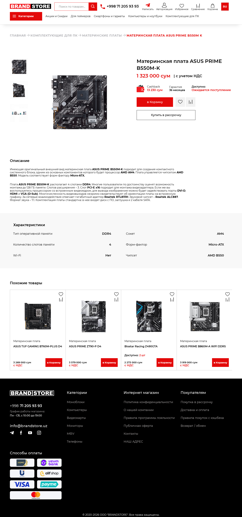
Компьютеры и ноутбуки (145, 16)
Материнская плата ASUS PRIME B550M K (164, 35)
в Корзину (155, 102)
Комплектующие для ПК (182, 16)
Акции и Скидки (56, 16)
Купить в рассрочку (166, 115)
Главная (18, 35)
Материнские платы (102, 35)
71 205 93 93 (31, 406)
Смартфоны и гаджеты (109, 16)
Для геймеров (81, 16)
